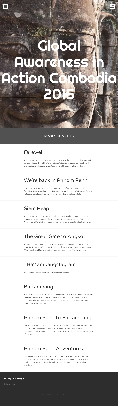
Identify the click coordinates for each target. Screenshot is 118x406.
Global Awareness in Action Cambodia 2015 (59, 69)
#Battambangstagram (50, 264)
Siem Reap (36, 208)
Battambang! (39, 287)
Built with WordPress (48, 395)
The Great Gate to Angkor (54, 236)
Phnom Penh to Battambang (57, 318)
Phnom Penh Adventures (53, 349)
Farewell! (34, 152)
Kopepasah (71, 395)
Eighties (63, 395)
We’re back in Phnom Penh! (56, 180)
